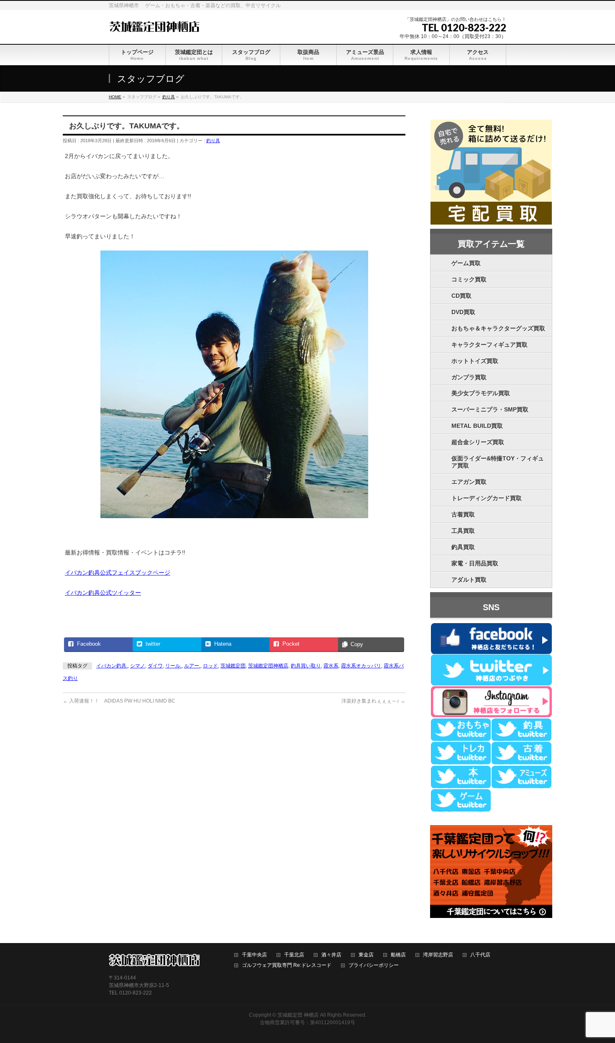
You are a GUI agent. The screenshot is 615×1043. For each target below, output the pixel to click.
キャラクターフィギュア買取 (489, 344)
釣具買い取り (306, 666)
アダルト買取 (469, 579)
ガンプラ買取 (469, 377)
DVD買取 (463, 312)
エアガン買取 (469, 481)
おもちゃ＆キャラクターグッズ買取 (498, 328)
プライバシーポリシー (373, 965)
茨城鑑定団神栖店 (268, 666)
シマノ (137, 666)
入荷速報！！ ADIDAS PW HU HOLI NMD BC (119, 701)
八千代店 (480, 955)
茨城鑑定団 (233, 666)
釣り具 (213, 140)
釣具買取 (463, 547)
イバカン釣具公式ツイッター (103, 592)
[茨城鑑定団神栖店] (154, 25)
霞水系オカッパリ (361, 666)
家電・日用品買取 (474, 563)
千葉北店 (294, 955)
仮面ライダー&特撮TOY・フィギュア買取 (497, 462)
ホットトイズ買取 (474, 361)
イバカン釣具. (112, 666)
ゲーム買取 (466, 263)
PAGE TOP (594, 1004)
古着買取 (463, 514)
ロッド (210, 666)
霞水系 (330, 666)
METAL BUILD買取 (477, 425)
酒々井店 (331, 955)
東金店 (366, 955)
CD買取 (461, 295)
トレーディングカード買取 (486, 498)
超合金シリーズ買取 (477, 442)
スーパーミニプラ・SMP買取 (489, 409)
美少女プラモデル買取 (480, 393)
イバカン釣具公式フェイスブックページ (117, 572)
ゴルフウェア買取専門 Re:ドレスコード (286, 965)
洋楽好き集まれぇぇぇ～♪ (373, 701)
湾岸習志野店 (438, 955)
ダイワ (155, 666)
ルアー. (192, 666)
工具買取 (463, 530)
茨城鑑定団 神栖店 (298, 1015)
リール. (173, 666)
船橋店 (398, 955)
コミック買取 (469, 279)
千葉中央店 (254, 955)
